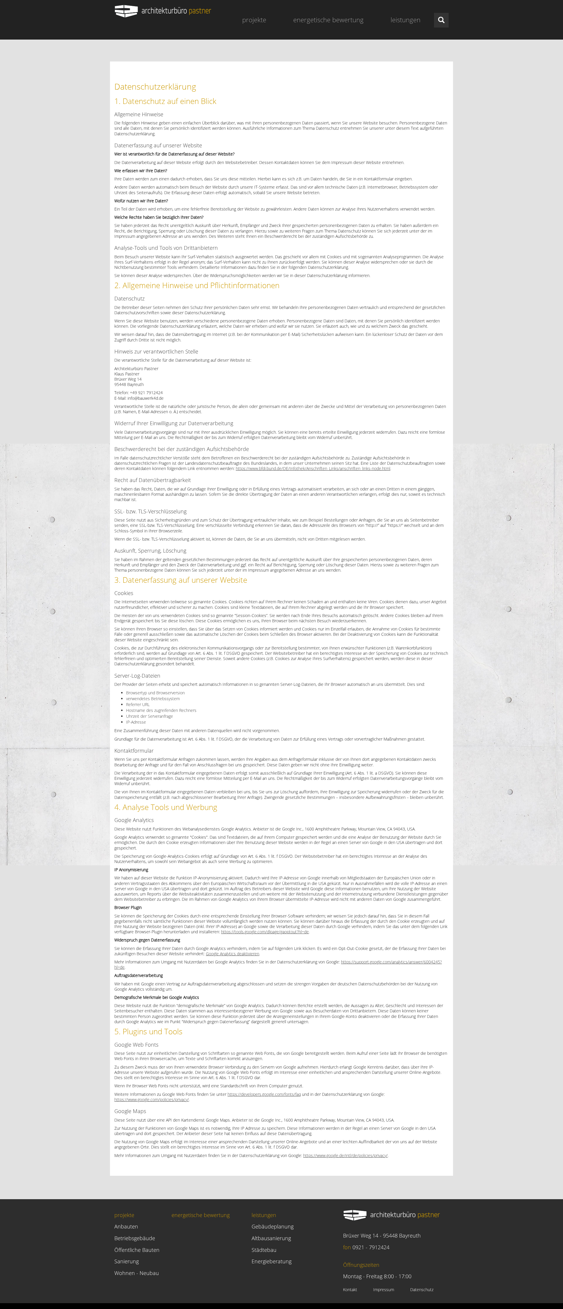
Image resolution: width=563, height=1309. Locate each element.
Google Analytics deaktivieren (232, 953)
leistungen (405, 19)
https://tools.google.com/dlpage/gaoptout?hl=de (265, 931)
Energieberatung (271, 1261)
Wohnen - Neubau (136, 1272)
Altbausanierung (271, 1238)
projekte (254, 19)
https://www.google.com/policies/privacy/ (151, 1099)
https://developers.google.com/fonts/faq (264, 1094)
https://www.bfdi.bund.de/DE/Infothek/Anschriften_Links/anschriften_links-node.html (313, 468)
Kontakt (350, 1289)
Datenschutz (421, 1289)
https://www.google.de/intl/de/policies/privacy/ (345, 1155)
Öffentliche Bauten (137, 1249)
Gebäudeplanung (273, 1226)
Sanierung (126, 1261)
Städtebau (264, 1249)
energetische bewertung (328, 19)
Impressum (383, 1289)
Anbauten (126, 1226)
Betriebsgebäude (134, 1238)
